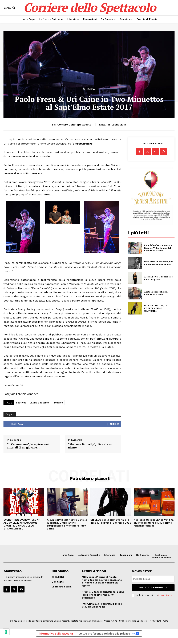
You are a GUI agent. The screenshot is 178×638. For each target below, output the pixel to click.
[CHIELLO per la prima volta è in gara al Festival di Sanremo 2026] (110, 502)
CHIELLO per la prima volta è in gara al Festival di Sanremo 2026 (110, 521)
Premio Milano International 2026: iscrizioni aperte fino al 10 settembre (103, 594)
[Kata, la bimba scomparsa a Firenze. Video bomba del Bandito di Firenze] (135, 248)
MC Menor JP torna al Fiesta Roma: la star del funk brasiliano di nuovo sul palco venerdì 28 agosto (102, 581)
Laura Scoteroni (40, 402)
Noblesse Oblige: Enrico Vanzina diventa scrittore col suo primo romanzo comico (153, 522)
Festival (21, 402)
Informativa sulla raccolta (56, 633)
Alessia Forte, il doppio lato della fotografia (158, 278)
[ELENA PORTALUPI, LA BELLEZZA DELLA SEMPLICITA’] (135, 308)
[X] (147, 151)
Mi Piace (114, 424)
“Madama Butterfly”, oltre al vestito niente (92, 446)
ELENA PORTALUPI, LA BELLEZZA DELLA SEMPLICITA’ (155, 308)
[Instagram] (14, 589)
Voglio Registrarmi (151, 587)
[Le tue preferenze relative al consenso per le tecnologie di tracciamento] (6, 632)
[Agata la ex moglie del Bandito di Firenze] (135, 293)
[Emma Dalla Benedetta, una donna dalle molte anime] (135, 263)
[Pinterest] (155, 151)
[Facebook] (139, 151)
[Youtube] (21, 589)
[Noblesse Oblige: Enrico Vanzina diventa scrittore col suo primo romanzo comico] (154, 502)
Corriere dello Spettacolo (74, 124)
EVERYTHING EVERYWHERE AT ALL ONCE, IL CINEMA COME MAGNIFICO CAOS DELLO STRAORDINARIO (21, 524)
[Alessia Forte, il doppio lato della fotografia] (135, 278)
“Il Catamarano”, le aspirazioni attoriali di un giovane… (28, 446)
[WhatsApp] (163, 151)
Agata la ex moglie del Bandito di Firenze (156, 293)
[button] (10, 7)
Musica (89, 89)
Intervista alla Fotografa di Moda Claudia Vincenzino (102, 605)
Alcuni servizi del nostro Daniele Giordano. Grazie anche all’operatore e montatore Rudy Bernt (67, 524)
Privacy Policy (165, 595)
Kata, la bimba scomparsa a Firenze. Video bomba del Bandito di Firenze (158, 248)
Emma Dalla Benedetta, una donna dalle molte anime (158, 263)
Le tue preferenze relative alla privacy (104, 633)
